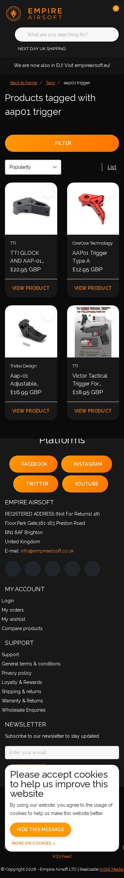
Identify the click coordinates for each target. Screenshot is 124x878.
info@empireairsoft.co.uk (47, 551)
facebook (35, 464)
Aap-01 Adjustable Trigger (23, 380)
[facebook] (13, 569)
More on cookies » (33, 843)
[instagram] (33, 569)
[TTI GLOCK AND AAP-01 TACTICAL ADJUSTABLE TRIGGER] (31, 209)
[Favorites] (100, 13)
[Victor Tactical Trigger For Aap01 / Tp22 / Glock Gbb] (93, 331)
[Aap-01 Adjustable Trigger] (31, 331)
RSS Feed (62, 856)
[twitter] (53, 569)
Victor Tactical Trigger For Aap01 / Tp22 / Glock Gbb (91, 380)
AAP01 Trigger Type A (89, 257)
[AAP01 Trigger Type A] (93, 209)
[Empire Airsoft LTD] (36, 13)
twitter (37, 484)
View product (31, 288)
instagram (88, 464)
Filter (63, 143)
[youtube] (72, 569)
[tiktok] (92, 569)
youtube (86, 484)
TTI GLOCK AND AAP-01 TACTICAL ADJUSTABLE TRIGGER (27, 257)
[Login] (87, 13)
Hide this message (40, 829)
